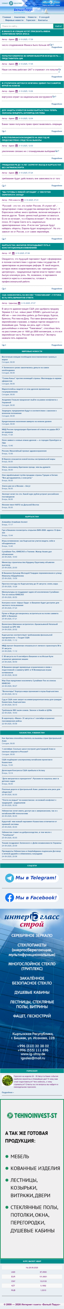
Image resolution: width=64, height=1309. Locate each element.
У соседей (44, 17)
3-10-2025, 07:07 (28, 303)
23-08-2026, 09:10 (9, 704)
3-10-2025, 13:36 (26, 91)
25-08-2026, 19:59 (9, 578)
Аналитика (19, 17)
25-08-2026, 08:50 (9, 597)
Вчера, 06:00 (7, 461)
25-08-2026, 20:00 (9, 567)
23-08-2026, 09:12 (9, 693)
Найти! (58, 26)
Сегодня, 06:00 (8, 362)
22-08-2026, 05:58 (9, 723)
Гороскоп (30, 20)
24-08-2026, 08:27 (9, 685)
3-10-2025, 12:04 (26, 118)
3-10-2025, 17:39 (26, 39)
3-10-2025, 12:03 (26, 145)
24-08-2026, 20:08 (9, 856)
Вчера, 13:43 (7, 765)
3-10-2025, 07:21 (31, 200)
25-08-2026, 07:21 (9, 618)
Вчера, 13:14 (7, 773)
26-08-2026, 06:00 (9, 794)
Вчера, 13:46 (7, 445)
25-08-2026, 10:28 (9, 586)
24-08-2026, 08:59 (9, 661)
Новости (32, 17)
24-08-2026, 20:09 (9, 845)
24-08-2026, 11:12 (9, 640)
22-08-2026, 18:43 (9, 712)
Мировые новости (14, 20)
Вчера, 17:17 (7, 524)
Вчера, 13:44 (7, 535)
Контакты (43, 20)
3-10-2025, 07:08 (23, 253)
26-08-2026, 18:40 (9, 556)
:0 (53, 44)
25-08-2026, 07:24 (9, 607)
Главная (7, 17)
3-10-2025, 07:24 (26, 172)
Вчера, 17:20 (7, 434)
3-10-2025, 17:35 (26, 63)
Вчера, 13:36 (7, 453)
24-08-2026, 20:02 (9, 629)
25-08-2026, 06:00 (9, 826)
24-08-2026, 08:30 (9, 675)
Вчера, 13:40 (7, 546)
